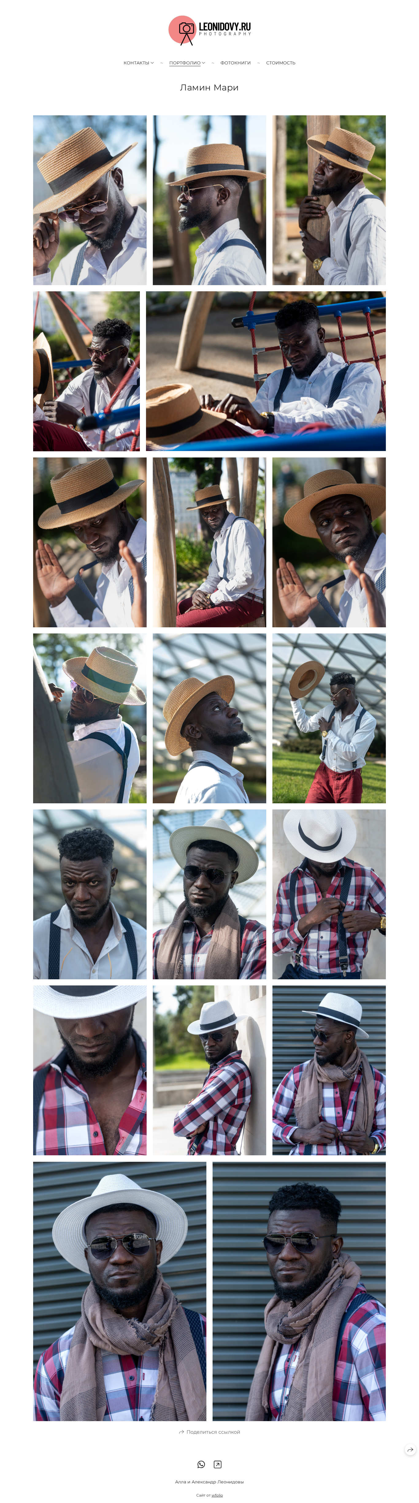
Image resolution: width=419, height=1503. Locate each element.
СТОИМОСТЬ (280, 63)
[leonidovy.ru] (209, 30)
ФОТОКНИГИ (236, 63)
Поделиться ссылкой (213, 1432)
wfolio (217, 1495)
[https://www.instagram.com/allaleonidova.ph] (217, 1464)
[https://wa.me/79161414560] (201, 1464)
